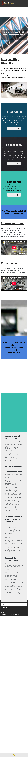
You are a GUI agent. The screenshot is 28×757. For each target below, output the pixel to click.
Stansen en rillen (12, 223)
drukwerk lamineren (12, 544)
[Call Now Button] (14, 755)
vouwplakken (15, 547)
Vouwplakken (10, 263)
